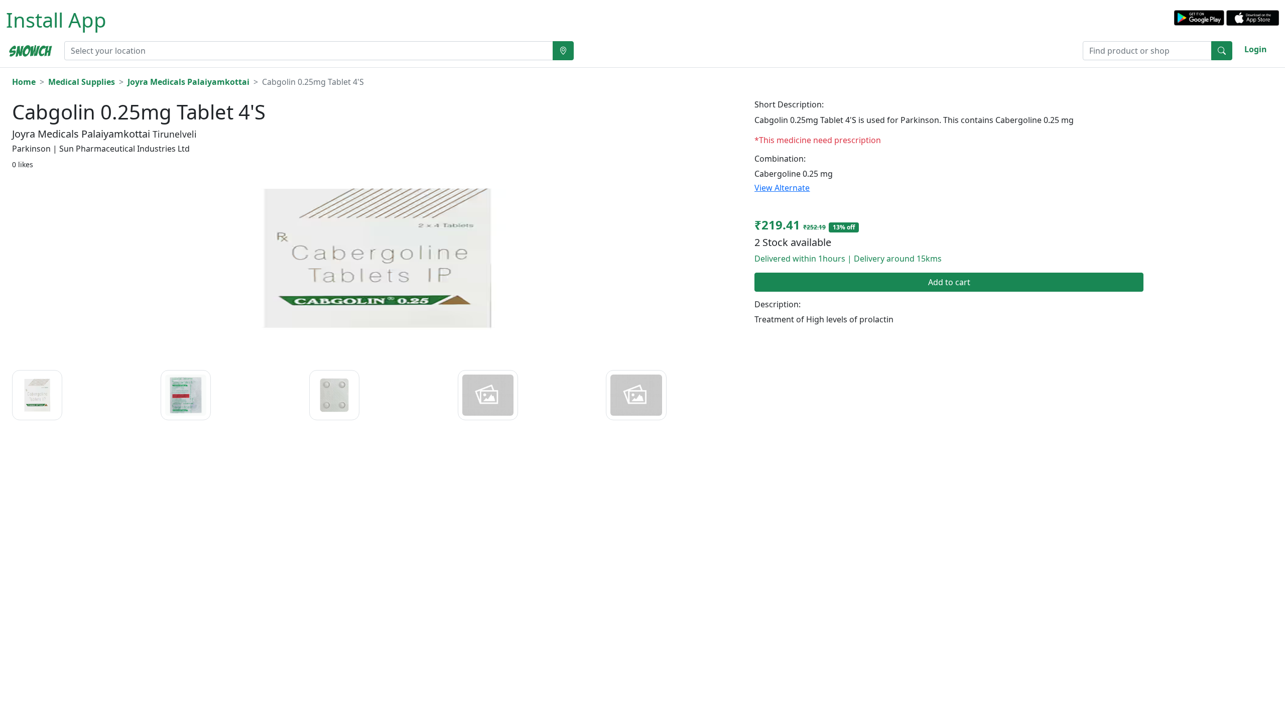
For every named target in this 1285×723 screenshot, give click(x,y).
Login (1255, 49)
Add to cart (949, 282)
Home (24, 81)
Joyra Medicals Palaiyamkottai (188, 81)
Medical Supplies (81, 81)
